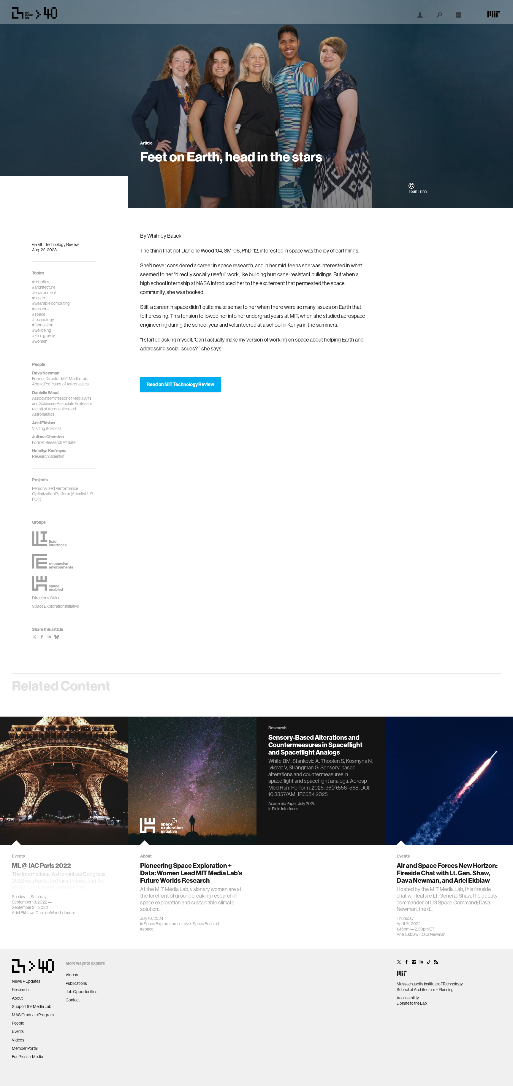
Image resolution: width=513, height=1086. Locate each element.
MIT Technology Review (58, 244)
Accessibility (408, 997)
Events (18, 1031)
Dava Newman (432, 934)
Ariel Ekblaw (23, 912)
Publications (76, 983)
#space (146, 929)
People (18, 1023)
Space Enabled (206, 923)
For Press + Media (27, 1056)
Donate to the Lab (412, 1003)
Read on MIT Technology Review (180, 384)
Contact (73, 1000)
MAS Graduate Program (33, 1014)
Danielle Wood (48, 912)
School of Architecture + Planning (425, 989)
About (17, 998)
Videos (18, 1040)
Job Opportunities (81, 991)
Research (20, 989)
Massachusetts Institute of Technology (430, 984)
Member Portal (25, 1048)
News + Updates (26, 981)
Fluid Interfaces (285, 808)
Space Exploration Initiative (167, 923)
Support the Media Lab (31, 1006)
